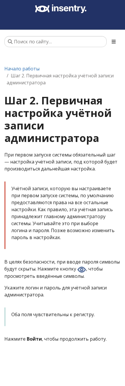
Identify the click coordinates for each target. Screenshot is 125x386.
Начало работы (22, 68)
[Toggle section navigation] (113, 41)
